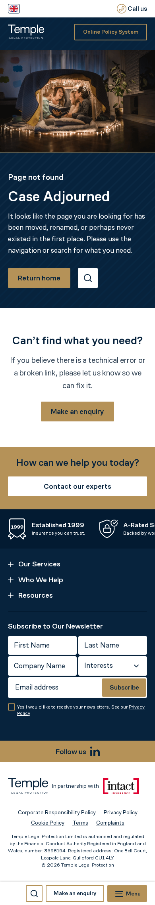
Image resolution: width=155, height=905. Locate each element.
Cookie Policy (47, 822)
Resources (35, 595)
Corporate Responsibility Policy (57, 812)
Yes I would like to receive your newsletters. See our (81, 710)
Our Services (39, 564)
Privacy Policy (121, 812)
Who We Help (40, 579)
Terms (80, 822)
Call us (136, 8)
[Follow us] (95, 751)
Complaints (110, 822)
